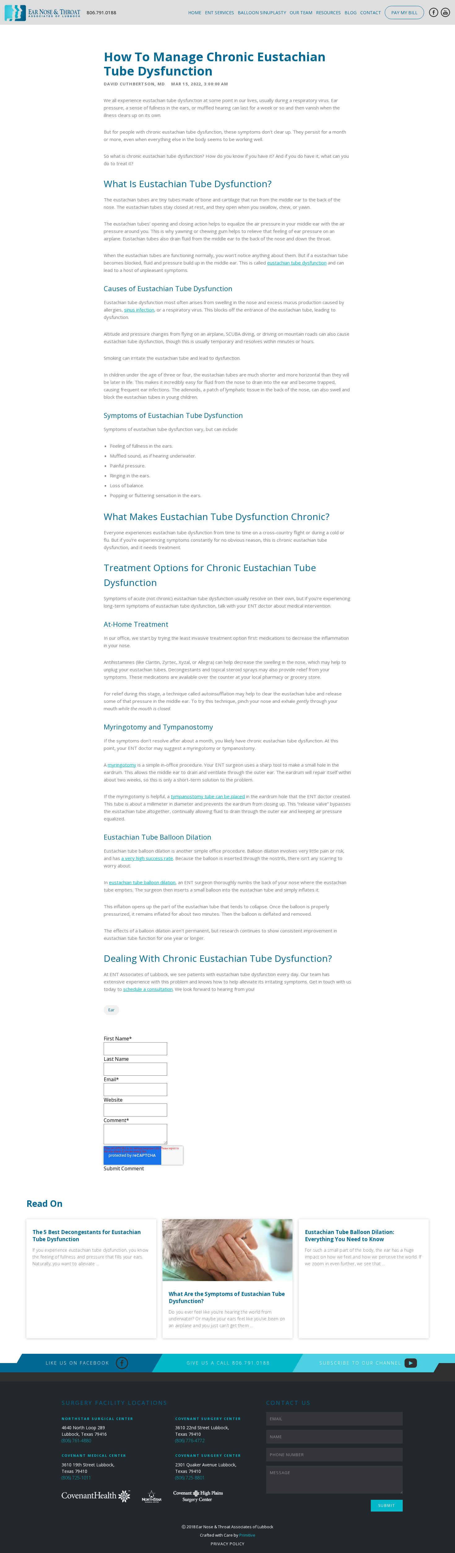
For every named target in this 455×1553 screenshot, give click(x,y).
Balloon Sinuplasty (262, 12)
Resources (328, 12)
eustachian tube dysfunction (297, 263)
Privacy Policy (228, 1544)
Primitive (247, 1535)
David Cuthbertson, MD (134, 84)
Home (194, 12)
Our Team (301, 12)
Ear (111, 1010)
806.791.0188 (101, 12)
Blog (350, 12)
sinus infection (139, 310)
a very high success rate (147, 858)
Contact (370, 12)
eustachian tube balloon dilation (142, 882)
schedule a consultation (148, 989)
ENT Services (219, 12)
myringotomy (122, 765)
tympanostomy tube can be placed (208, 796)
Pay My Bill (404, 12)
